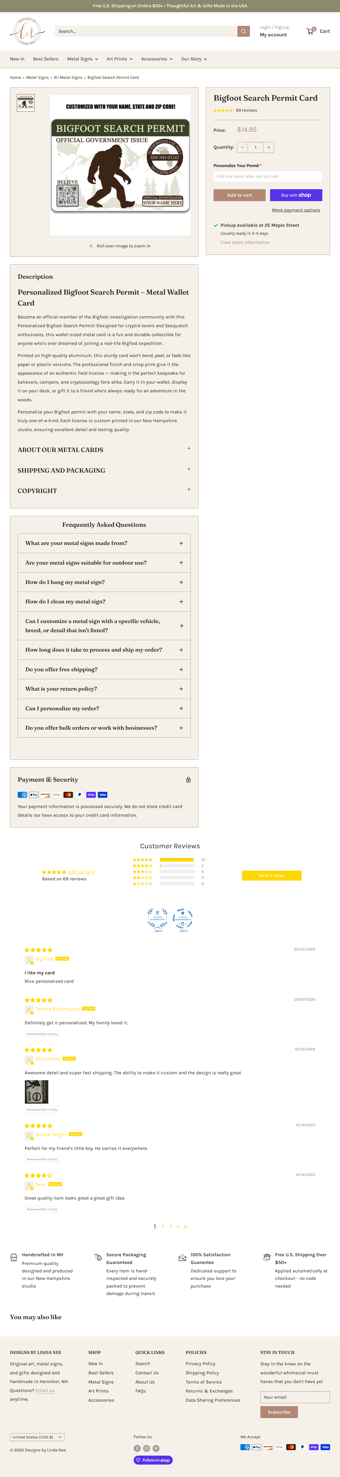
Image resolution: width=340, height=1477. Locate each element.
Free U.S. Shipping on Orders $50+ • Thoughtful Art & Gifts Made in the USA (170, 5)
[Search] (243, 31)
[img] (38, 950)
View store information (245, 242)
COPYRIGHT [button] (37, 490)
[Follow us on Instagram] (146, 1448)
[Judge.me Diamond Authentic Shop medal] (158, 919)
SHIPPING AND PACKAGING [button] (61, 470)
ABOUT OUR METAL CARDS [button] (60, 449)
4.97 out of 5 (81, 872)
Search (142, 1363)
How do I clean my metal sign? (65, 601)
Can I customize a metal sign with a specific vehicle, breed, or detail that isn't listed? (92, 626)
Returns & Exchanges (209, 1391)
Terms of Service (204, 1382)
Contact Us (147, 1373)
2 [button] (163, 1226)
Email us (45, 1390)
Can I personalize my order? (62, 708)
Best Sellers (45, 59)
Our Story (191, 59)
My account (273, 35)
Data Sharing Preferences (213, 1400)
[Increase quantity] (269, 147)
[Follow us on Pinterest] (156, 1448)
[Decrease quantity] (242, 147)
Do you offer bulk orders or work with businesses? (91, 727)
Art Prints (117, 59)
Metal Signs (80, 59)
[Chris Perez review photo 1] (37, 1092)
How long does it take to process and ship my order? (93, 649)
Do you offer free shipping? (61, 669)
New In (17, 59)
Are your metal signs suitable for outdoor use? (86, 562)
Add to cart (239, 195)
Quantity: (224, 147)
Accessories (154, 59)
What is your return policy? (61, 688)
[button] (143, 859)
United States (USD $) (33, 1437)
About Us (145, 1382)
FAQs (140, 1391)
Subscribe (279, 1412)
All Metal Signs (68, 77)
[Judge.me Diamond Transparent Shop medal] (183, 919)
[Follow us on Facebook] (137, 1448)
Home (15, 77)
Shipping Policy (202, 1373)
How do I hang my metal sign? (65, 582)
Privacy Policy (200, 1363)
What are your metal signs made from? (76, 542)
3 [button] (171, 1226)
